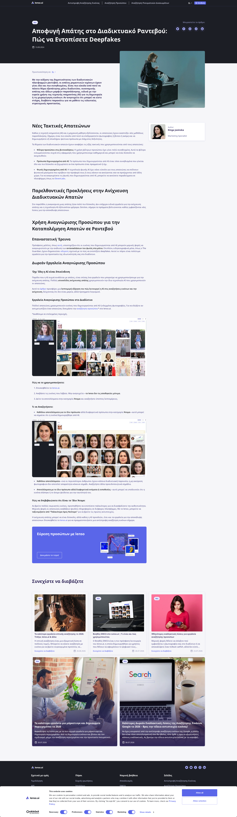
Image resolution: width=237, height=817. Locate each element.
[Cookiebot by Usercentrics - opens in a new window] (33, 812)
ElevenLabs (60, 178)
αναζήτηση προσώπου (87, 308)
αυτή (59, 245)
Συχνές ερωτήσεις (84, 780)
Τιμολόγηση (37, 780)
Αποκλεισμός (126, 780)
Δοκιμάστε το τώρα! (49, 555)
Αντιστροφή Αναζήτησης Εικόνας (84, 3)
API (32, 785)
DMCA (123, 785)
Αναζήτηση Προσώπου (115, 3)
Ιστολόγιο (80, 785)
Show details (145, 812)
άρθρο (43, 288)
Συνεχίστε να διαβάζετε (43, 593)
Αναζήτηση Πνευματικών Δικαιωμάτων (150, 3)
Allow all (199, 793)
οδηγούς (65, 251)
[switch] (87, 812)
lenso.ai (55, 388)
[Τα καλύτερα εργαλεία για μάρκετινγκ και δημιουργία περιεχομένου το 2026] (74, 701)
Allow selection (199, 801)
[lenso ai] (37, 2)
